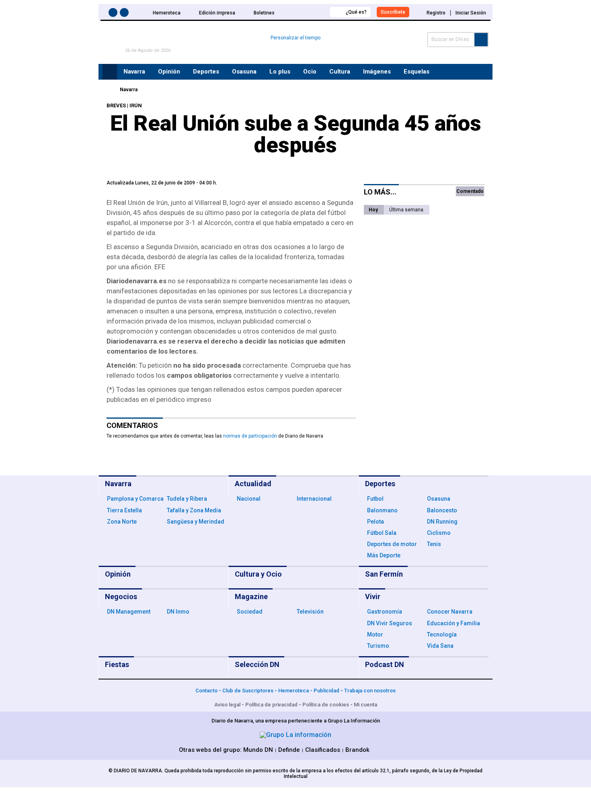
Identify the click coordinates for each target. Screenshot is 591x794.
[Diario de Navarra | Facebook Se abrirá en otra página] (114, 14)
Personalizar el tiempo (295, 38)
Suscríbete (393, 12)
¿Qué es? (356, 12)
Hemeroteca (167, 13)
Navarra (128, 89)
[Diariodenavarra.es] (108, 89)
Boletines (264, 13)
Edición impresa (217, 13)
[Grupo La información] (295, 735)
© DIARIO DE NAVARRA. (136, 771)
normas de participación (250, 436)
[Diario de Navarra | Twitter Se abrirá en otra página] (125, 14)
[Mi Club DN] (309, 12)
